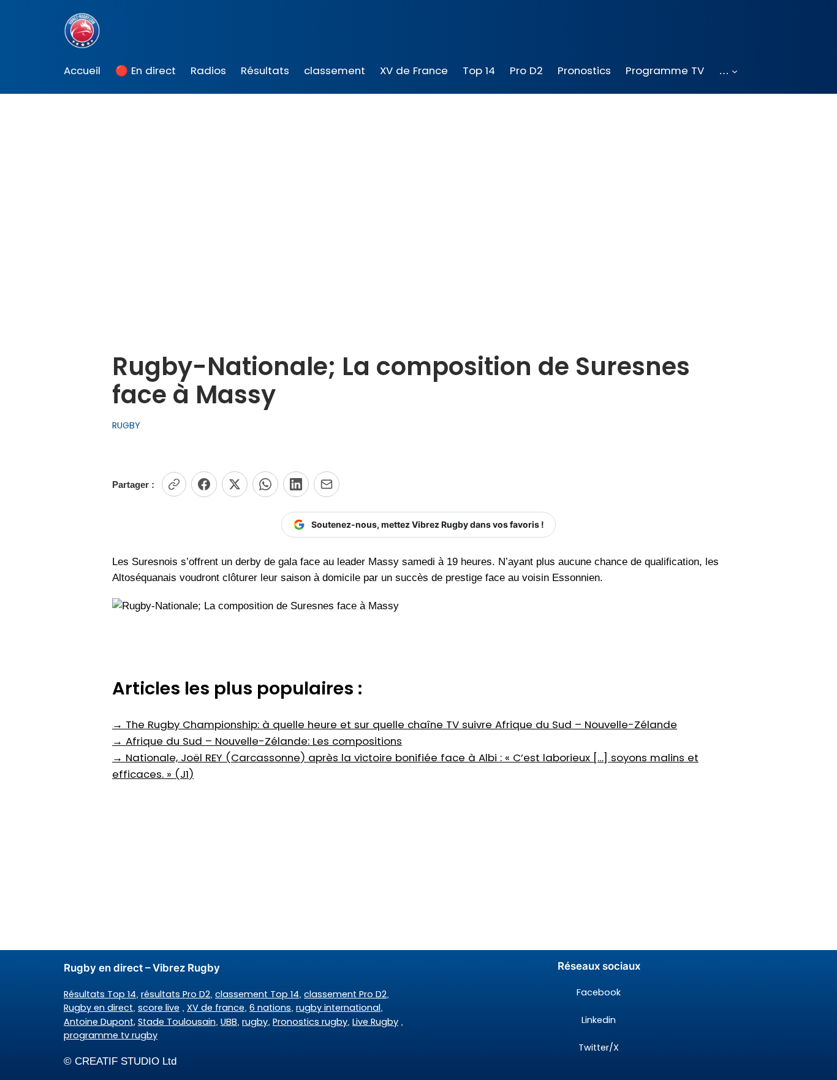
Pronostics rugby (310, 1022)
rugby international (338, 1008)
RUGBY (126, 425)
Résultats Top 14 (100, 994)
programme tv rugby (110, 1035)
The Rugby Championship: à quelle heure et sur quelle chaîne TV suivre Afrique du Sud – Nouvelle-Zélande (394, 724)
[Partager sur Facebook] (204, 484)
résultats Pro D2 (175, 994)
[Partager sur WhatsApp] (265, 484)
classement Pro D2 (345, 994)
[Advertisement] (418, 191)
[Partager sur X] (235, 484)
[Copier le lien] (174, 484)
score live (159, 1008)
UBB (229, 1022)
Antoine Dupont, (99, 1022)
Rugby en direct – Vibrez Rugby (142, 968)
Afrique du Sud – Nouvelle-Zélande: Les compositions (257, 741)
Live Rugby (375, 1022)
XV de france (215, 1008)
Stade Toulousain (177, 1022)
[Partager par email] (326, 484)
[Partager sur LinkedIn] (296, 484)
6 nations (270, 1008)
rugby (255, 1022)
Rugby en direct (98, 1008)
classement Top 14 (257, 994)
